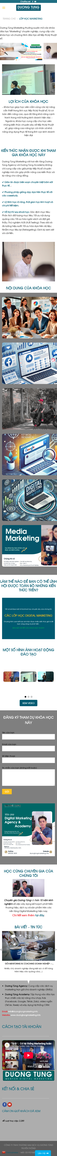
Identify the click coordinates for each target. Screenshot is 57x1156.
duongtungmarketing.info (25, 1010)
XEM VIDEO (28, 702)
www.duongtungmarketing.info (26, 1014)
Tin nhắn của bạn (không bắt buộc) (19, 766)
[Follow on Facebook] (32, 1)
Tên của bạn (8, 731)
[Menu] (3, 7)
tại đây (39, 914)
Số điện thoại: (8, 755)
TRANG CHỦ (9, 18)
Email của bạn (9, 743)
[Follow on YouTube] (35, 1)
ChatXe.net (25, 1)
